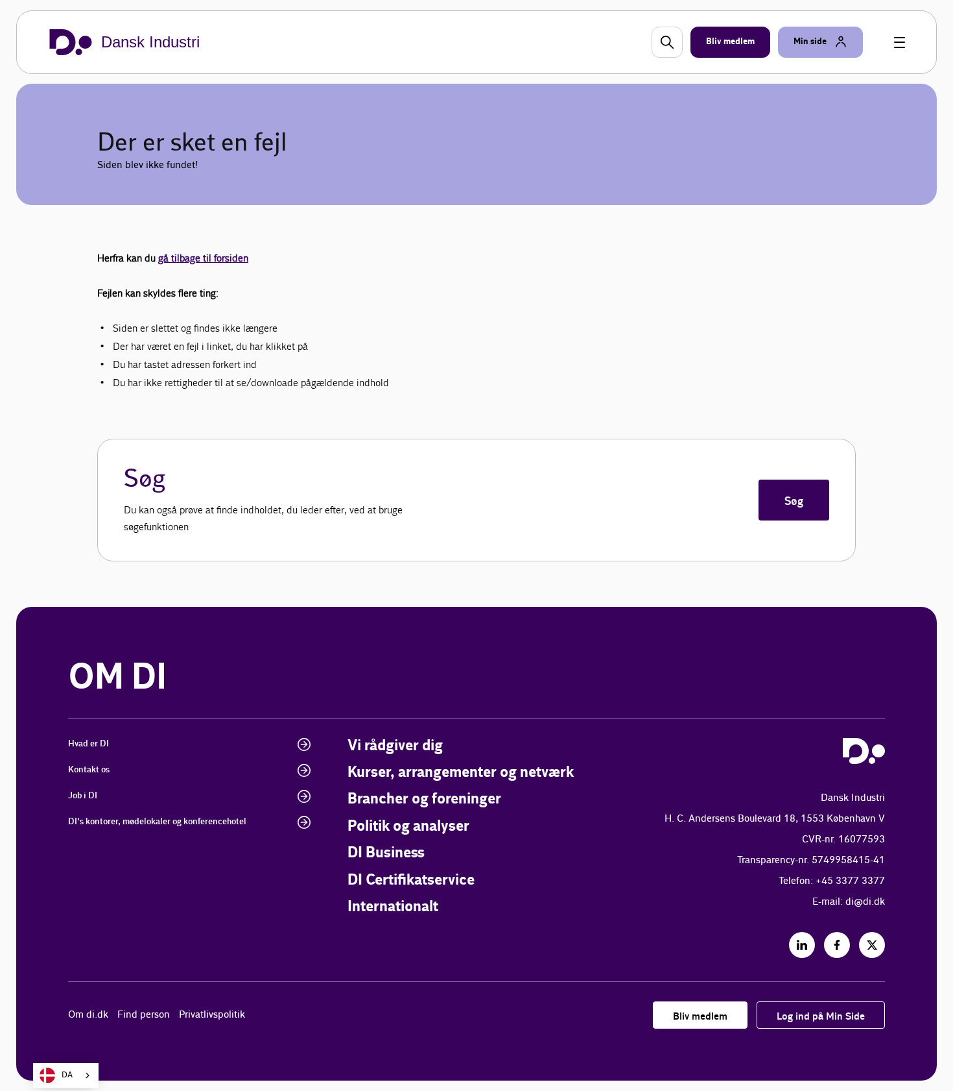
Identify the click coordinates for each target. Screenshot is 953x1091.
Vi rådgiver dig (395, 746)
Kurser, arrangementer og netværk (460, 772)
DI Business (386, 853)
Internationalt (392, 907)
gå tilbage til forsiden (203, 258)
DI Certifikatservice (411, 880)
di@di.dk (865, 902)
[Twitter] (872, 945)
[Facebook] (837, 945)
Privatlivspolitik (212, 1015)
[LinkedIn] (802, 945)
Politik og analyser (408, 826)
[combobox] (66, 1075)
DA (67, 1075)
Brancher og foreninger (424, 799)
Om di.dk (88, 1015)
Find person (143, 1015)
